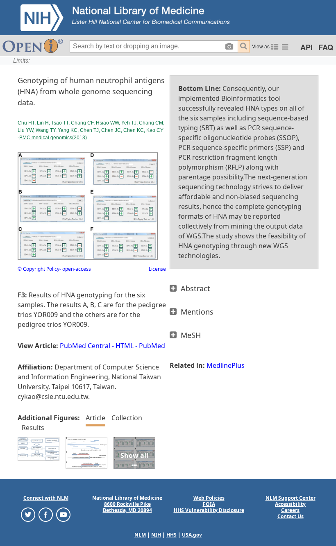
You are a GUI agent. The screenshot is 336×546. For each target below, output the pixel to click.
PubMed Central (85, 345)
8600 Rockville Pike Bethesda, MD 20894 (127, 507)
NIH (156, 534)
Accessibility (290, 504)
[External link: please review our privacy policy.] (28, 513)
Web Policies (209, 497)
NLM (140, 534)
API (306, 47)
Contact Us (290, 516)
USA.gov (192, 534)
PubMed (152, 345)
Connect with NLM (45, 497)
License (157, 268)
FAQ (325, 47)
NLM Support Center (291, 497)
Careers (290, 510)
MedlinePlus (226, 365)
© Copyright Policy (38, 268)
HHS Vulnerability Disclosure (209, 510)
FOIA (209, 504)
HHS (171, 534)
